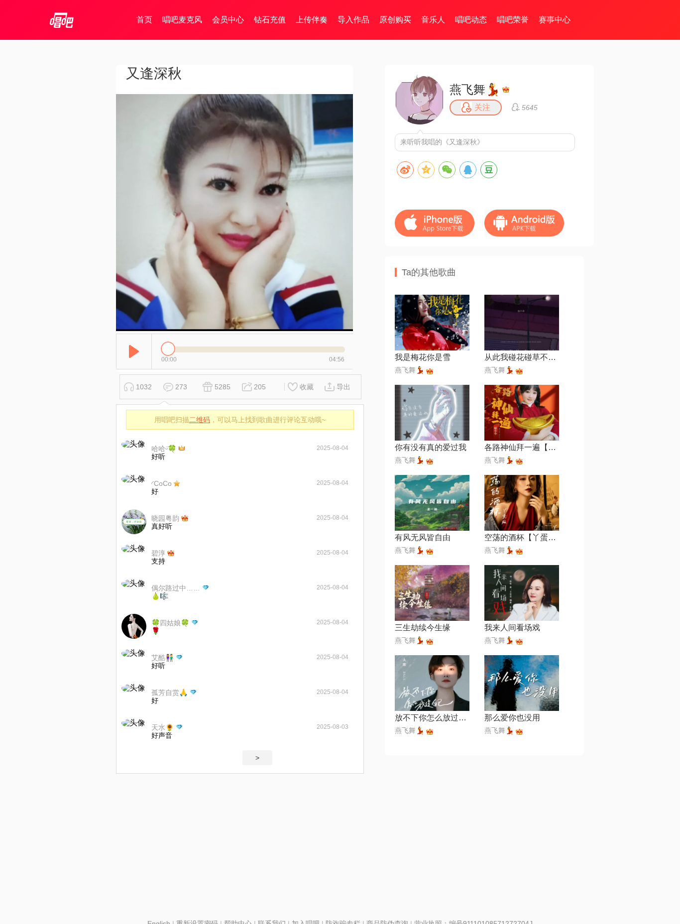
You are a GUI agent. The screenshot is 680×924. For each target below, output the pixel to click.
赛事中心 (554, 19)
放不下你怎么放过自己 (432, 717)
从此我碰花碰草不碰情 (521, 357)
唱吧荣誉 (513, 19)
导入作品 (353, 19)
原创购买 (395, 19)
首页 (144, 19)
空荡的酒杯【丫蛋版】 (521, 537)
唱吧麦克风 (182, 19)
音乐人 (433, 19)
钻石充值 (270, 19)
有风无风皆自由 (423, 537)
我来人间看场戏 (512, 627)
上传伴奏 (312, 19)
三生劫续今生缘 (423, 627)
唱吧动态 (471, 19)
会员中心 (228, 19)
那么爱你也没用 (512, 717)
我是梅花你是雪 (423, 357)
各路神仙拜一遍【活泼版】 (521, 447)
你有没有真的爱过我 (430, 447)
